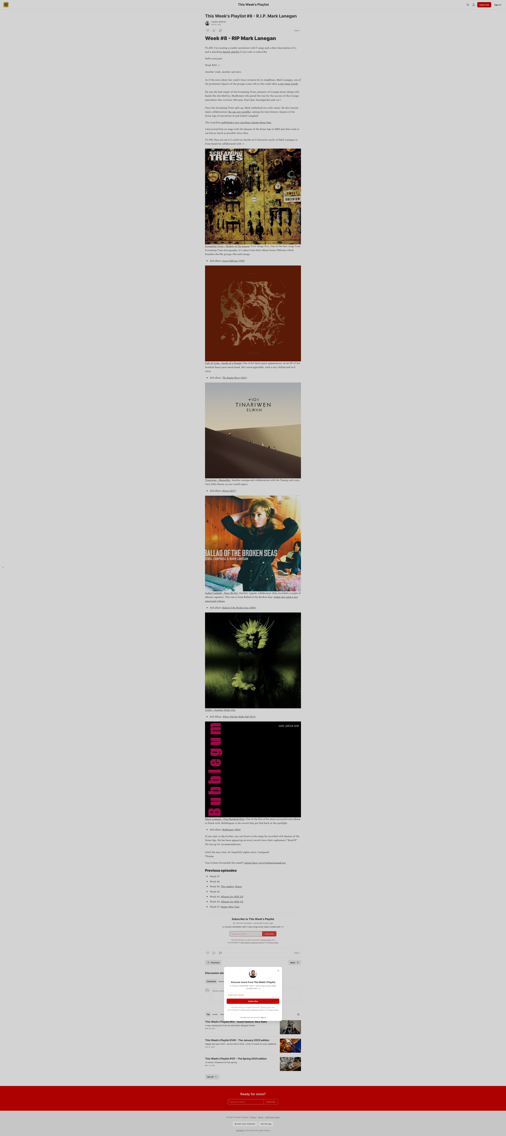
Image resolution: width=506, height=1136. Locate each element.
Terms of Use (266, 1007)
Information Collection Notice (252, 1010)
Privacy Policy (273, 1010)
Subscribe (253, 1001)
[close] (278, 971)
